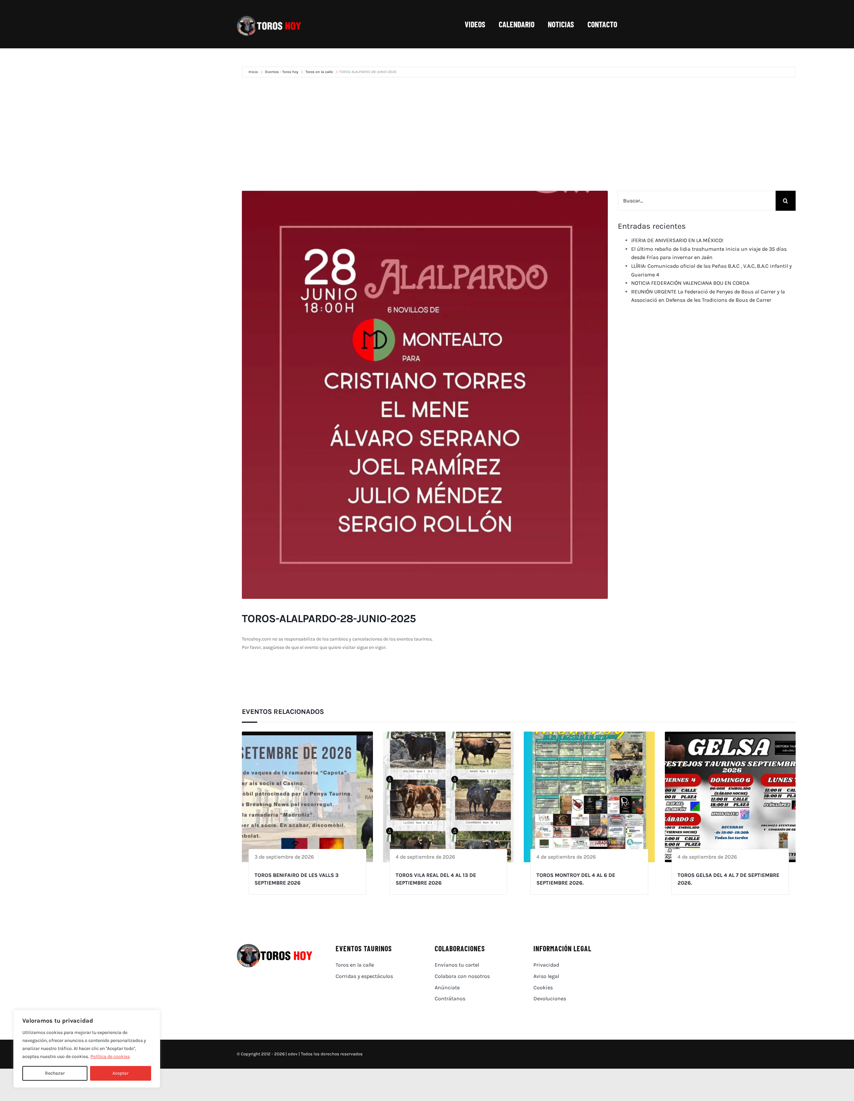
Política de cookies (110, 1056)
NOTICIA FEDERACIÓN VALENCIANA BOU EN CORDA (690, 283)
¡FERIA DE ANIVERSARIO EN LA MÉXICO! (677, 240)
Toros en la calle (319, 72)
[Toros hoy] (269, 17)
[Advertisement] (519, 134)
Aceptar (120, 1073)
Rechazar (55, 1073)
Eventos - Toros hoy (281, 72)
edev (293, 1053)
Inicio (254, 72)
